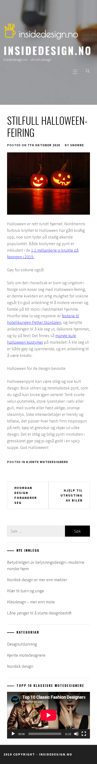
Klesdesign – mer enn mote (31, 602)
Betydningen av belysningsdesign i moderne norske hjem (45, 565)
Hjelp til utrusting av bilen (72, 495)
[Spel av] (13, 733)
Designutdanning (22, 644)
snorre (77, 145)
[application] (48, 715)
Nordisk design (20, 666)
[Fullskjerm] (83, 733)
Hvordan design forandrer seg (25, 495)
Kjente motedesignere (47, 462)
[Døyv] (76, 733)
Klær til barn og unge (25, 590)
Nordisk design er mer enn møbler (37, 579)
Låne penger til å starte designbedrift (39, 613)
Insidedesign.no (48, 50)
